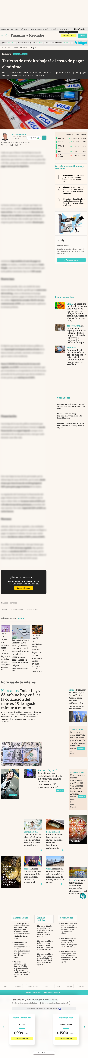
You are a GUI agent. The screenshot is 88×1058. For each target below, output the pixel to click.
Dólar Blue (17, 986)
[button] (83, 896)
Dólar (17, 29)
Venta (77, 134)
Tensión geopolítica (51, 29)
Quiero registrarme (23, 588)
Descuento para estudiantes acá (53, 992)
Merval (69, 986)
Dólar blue (25, 29)
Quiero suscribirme (22, 1038)
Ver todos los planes (44, 1052)
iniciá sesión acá (62, 1003)
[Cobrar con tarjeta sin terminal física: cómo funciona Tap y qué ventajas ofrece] (5, 628)
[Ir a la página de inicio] (6, 35)
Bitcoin (47, 986)
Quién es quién (65, 29)
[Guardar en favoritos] (44, 138)
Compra (83, 134)
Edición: (79, 29)
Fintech (58, 986)
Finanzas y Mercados (20, 48)
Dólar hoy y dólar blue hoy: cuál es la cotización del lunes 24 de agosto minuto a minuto (74, 202)
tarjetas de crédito (17, 609)
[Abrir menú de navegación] (2, 35)
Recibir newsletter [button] (72, 260)
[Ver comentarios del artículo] (26, 145)
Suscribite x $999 (68, 35)
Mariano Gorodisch (19, 134)
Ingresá (82, 35)
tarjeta (33, 48)
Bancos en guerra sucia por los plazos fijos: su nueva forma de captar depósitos (74, 190)
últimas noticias (6, 29)
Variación (68, 134)
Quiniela (81, 986)
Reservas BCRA (36, 29)
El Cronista (6, 48)
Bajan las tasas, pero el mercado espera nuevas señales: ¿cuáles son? (73, 179)
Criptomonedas (33, 986)
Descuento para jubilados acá (34, 992)
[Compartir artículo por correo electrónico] (21, 145)
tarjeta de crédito (32, 609)
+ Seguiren (34, 138)
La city (60, 240)
